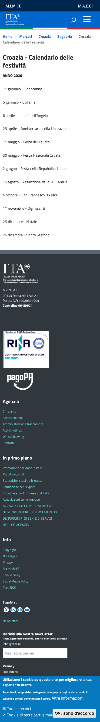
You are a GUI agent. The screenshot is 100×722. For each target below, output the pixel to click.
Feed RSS (9, 587)
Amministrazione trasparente (23, 423)
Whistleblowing (13, 436)
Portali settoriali (13, 474)
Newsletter (10, 620)
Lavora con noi (13, 417)
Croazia (45, 36)
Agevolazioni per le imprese (21, 499)
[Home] (15, 18)
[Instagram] (20, 609)
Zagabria (64, 36)
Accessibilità (11, 568)
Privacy (8, 562)
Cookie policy (11, 574)
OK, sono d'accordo (74, 713)
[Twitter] (6, 609)
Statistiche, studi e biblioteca (22, 480)
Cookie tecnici (19, 708)
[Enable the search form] (73, 20)
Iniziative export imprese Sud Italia (26, 493)
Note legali (10, 555)
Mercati (25, 36)
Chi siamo (9, 411)
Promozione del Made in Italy (22, 467)
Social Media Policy (15, 581)
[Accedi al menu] (87, 19)
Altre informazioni (67, 698)
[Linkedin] (13, 609)
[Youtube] (27, 609)
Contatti (8, 442)
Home (8, 36)
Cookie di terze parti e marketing (35, 715)
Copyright (9, 549)
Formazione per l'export (19, 486)
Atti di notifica (12, 430)
